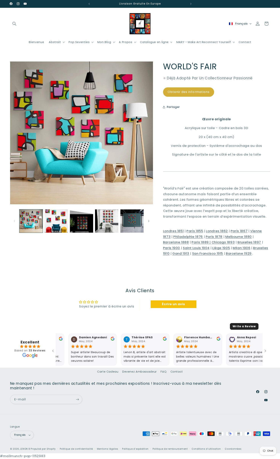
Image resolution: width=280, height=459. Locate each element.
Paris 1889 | (201, 242)
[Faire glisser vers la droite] (149, 221)
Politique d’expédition (135, 448)
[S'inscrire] (77, 399)
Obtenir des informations (189, 92)
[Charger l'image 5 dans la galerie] (132, 221)
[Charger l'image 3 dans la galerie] (81, 221)
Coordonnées (233, 448)
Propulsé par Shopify (43, 448)
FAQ (163, 372)
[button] (14, 23)
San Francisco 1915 (207, 253)
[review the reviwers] (100, 340)
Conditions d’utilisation (206, 448)
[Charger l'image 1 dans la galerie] (31, 221)
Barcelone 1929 (239, 253)
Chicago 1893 (223, 242)
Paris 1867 (239, 231)
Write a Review (244, 326)
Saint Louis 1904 (196, 248)
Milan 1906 (241, 248)
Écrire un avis (173, 304)
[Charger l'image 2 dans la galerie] (56, 221)
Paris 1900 (171, 248)
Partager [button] (173, 107)
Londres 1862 (217, 231)
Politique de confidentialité (76, 448)
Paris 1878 (214, 236)
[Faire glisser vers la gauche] (14, 221)
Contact (176, 372)
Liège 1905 (221, 248)
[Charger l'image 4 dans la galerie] (106, 221)
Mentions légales (107, 448)
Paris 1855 (194, 231)
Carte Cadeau (107, 372)
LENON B (25, 448)
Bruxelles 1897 (249, 242)
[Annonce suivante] (191, 4)
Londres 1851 (173, 231)
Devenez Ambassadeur (139, 372)
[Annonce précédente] (89, 4)
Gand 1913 (180, 253)
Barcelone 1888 (176, 242)
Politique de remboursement (170, 448)
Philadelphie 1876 (188, 236)
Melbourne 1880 (238, 236)
